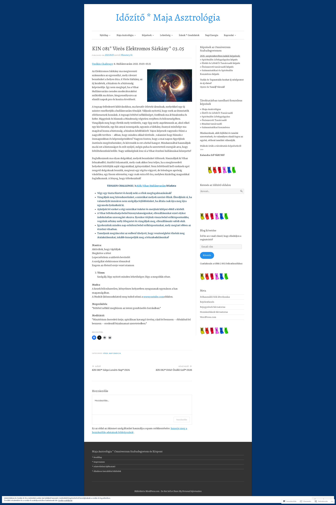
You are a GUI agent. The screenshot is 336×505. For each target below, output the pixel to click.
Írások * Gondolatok (189, 35)
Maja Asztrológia (125, 35)
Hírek (105, 353)
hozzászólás (181, 419)
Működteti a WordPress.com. (147, 491)
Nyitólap (104, 35)
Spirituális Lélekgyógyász (216, 116)
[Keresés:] (222, 191)
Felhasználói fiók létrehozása (215, 297)
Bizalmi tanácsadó (212, 124)
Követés (207, 255)
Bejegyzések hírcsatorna (212, 307)
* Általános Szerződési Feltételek (106, 471)
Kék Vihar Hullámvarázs (151, 185)
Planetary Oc (127, 55)
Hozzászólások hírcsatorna (214, 312)
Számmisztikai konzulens (216, 127)
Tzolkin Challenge (102, 64)
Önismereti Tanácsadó (214, 120)
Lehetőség (165, 35)
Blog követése (208, 230)
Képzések (147, 35)
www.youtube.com (153, 296)
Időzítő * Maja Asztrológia (168, 17)
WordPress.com (208, 317)
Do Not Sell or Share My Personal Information (181, 491)
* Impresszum (98, 462)
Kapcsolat (229, 35)
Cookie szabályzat (65, 500)
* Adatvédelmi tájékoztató (103, 466)
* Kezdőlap (97, 457)
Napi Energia (211, 35)
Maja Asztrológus (211, 109)
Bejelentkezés (207, 302)
